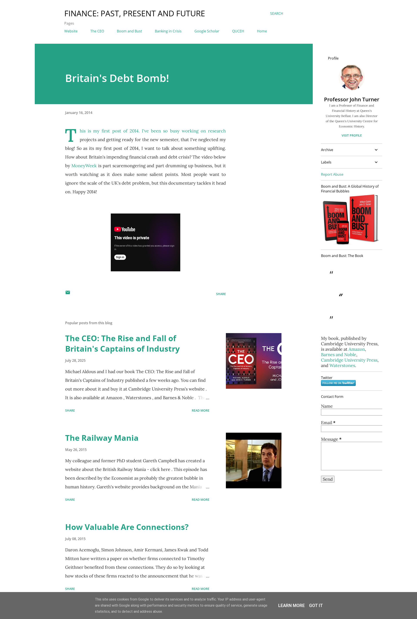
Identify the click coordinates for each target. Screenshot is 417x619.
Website (71, 31)
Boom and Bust (129, 31)
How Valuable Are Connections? (127, 527)
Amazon (357, 349)
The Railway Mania (102, 437)
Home (262, 31)
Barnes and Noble (338, 354)
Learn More (291, 605)
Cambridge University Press (349, 360)
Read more (200, 410)
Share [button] (221, 294)
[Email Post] (67, 294)
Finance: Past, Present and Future (134, 13)
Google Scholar (206, 31)
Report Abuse (332, 174)
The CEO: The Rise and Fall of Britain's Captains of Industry (122, 343)
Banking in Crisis (168, 31)
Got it (316, 605)
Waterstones (342, 365)
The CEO (97, 31)
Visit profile (352, 135)
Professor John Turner (351, 99)
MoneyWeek (84, 165)
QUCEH (238, 31)
